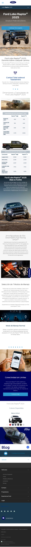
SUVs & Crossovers (7, 474)
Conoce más (15, 394)
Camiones (5, 481)
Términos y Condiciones (6, 537)
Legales (4, 459)
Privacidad (3, 539)
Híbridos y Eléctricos (8, 478)
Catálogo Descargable (15, 28)
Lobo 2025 (7, 7)
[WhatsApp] (29, 273)
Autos (4, 476)
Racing (4, 483)
